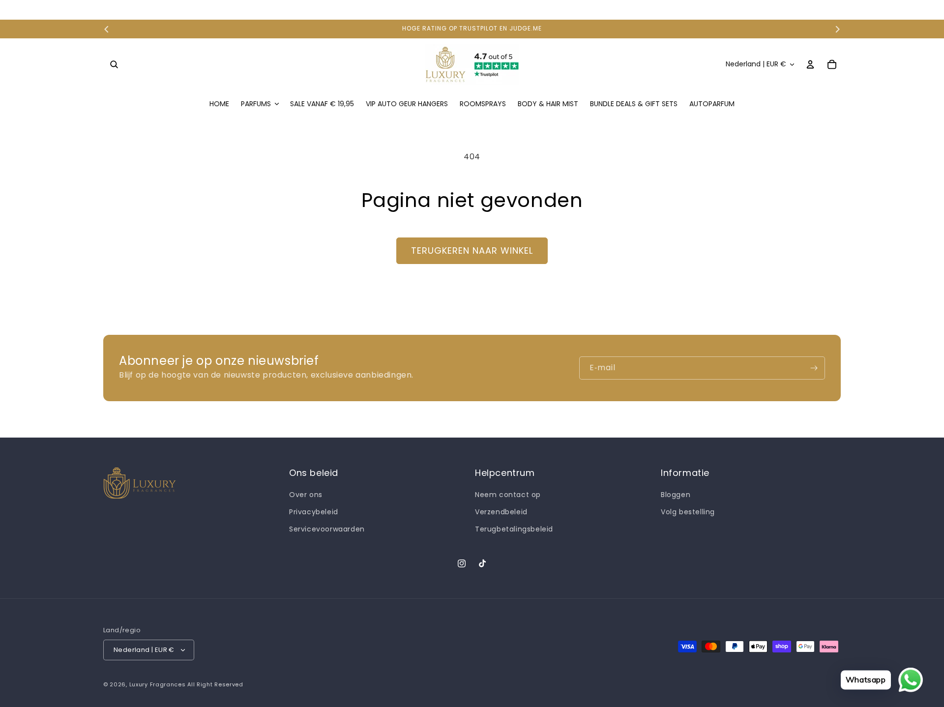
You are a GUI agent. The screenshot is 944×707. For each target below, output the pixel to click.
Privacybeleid (313, 512)
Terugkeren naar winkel (472, 250)
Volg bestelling (688, 512)
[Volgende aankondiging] (837, 29)
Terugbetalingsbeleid (514, 529)
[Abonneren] (814, 368)
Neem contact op (508, 495)
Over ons (306, 495)
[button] (114, 64)
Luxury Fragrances (157, 684)
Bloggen (675, 495)
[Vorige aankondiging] (107, 29)
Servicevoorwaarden (327, 529)
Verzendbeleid (501, 512)
